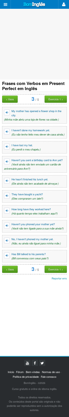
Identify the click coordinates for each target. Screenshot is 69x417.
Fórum (20, 372)
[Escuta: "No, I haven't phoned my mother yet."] (7, 240)
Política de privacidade (26, 376)
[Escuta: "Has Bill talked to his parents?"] (7, 255)
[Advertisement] (34, 44)
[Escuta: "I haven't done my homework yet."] (7, 131)
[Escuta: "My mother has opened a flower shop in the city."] (7, 112)
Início (11, 372)
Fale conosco (48, 376)
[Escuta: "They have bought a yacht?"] (7, 195)
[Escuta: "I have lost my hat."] (7, 146)
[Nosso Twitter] (42, 363)
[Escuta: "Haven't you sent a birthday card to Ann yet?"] (7, 161)
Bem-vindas (33, 372)
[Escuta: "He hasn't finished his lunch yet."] (7, 181)
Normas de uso (51, 372)
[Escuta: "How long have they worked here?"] (7, 210)
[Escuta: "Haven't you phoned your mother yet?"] (7, 225)
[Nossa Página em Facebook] (35, 363)
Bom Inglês (34, 4)
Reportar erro (59, 278)
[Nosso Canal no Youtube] (27, 363)
